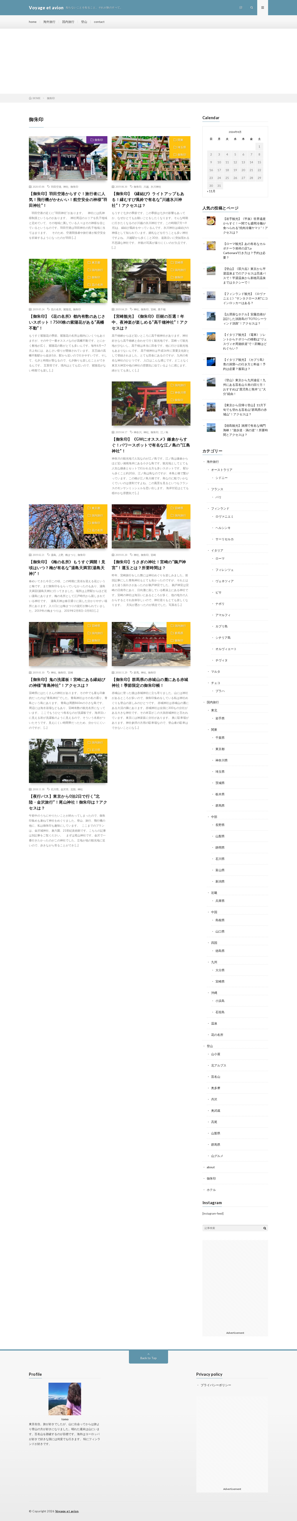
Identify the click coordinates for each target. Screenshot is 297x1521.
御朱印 (99, 140)
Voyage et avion (67, 1511)
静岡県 (220, 847)
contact (99, 21)
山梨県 (220, 836)
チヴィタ (221, 660)
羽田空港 (56, 186)
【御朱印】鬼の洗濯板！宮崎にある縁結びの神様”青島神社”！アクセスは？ (67, 682)
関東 (180, 140)
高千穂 (162, 309)
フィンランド (220, 508)
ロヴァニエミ (224, 516)
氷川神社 (156, 186)
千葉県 (220, 737)
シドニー (221, 478)
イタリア (217, 550)
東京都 (96, 262)
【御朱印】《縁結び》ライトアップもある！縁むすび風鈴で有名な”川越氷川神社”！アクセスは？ (148, 199)
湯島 (53, 554)
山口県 (220, 931)
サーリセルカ (224, 539)
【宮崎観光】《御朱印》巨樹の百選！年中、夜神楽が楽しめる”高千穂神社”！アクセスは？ (150, 322)
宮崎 (153, 309)
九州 (214, 962)
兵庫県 (220, 901)
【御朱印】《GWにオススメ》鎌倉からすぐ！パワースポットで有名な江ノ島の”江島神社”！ (151, 445)
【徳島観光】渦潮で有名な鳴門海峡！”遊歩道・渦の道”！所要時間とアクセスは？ (245, 430)
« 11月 (211, 191)
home (33, 21)
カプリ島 (221, 626)
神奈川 (138, 432)
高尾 (214, 1122)
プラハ (220, 691)
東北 (214, 710)
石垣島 (220, 1012)
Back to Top (148, 1358)
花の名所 (97, 284)
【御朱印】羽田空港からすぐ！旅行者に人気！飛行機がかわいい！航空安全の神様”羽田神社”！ (68, 199)
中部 (214, 817)
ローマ (220, 558)
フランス (217, 489)
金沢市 (64, 789)
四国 (214, 942)
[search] (265, 1228)
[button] (68, 158)
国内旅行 (68, 21)
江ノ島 (164, 432)
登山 (84, 21)
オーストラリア (221, 469)
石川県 (96, 750)
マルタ (215, 671)
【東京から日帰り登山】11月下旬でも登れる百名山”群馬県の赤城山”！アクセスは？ (245, 409)
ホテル (211, 1190)
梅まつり (70, 554)
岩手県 (220, 718)
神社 (65, 186)
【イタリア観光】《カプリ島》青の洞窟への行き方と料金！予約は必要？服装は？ (244, 364)
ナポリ (220, 603)
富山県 (220, 870)
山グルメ (217, 1156)
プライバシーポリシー (216, 1385)
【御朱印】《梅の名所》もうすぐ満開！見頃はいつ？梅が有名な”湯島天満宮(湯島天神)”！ (67, 567)
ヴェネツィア (224, 581)
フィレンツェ (224, 570)
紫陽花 (67, 309)
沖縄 (214, 992)
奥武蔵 (215, 1110)
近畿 (214, 892)
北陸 (73, 789)
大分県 (220, 970)
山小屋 (215, 1054)
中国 (214, 912)
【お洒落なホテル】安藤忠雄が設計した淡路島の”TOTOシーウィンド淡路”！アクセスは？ (245, 318)
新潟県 (220, 881)
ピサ (218, 592)
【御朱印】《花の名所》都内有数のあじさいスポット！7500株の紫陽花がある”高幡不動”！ (67, 322)
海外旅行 (49, 21)
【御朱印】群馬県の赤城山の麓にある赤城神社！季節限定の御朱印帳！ (150, 682)
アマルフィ (223, 615)
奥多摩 (215, 1088)
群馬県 (179, 633)
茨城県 (220, 783)
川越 (146, 186)
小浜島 (220, 1001)
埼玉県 (182, 147)
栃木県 (220, 794)
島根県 (220, 920)
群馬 (136, 672)
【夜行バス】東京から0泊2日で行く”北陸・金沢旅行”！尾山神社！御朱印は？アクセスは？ (68, 802)
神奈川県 (180, 392)
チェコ (215, 683)
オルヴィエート (226, 649)
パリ (218, 497)
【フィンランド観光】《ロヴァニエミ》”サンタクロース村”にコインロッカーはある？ (245, 298)
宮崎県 (179, 262)
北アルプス (218, 1065)
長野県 (220, 825)
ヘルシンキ (223, 528)
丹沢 (214, 1099)
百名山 (215, 1076)
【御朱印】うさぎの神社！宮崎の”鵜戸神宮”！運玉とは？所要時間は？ (149, 564)
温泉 (214, 1023)
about (211, 1167)
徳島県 (220, 951)
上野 (60, 554)
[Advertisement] (148, 61)
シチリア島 (223, 637)
